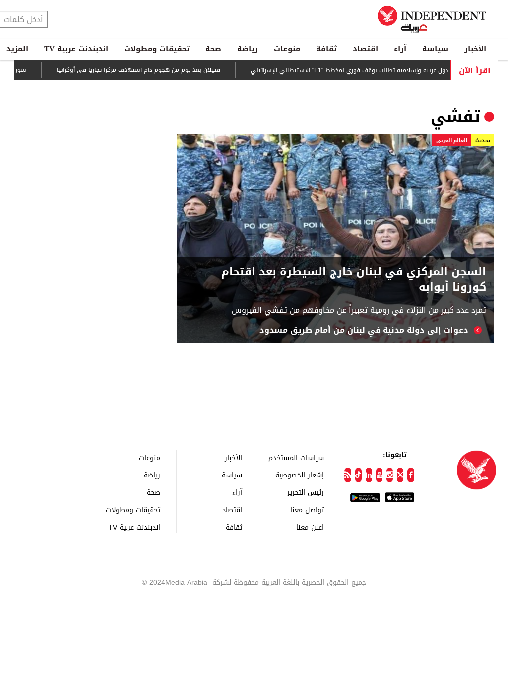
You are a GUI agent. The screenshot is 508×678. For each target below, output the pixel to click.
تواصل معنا (307, 509)
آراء (400, 49)
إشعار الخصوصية (299, 475)
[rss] (347, 475)
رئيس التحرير (305, 492)
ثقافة (326, 49)
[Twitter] (400, 475)
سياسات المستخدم (296, 457)
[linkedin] (369, 475)
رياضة (247, 49)
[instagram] (389, 475)
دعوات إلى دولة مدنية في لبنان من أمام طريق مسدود (363, 330)
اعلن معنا (310, 527)
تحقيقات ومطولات (157, 49)
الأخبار (475, 49)
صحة (213, 49)
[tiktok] (358, 475)
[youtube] (379, 475)
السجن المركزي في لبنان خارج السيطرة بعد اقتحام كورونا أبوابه (353, 280)
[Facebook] (410, 475)
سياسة (435, 49)
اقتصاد (365, 49)
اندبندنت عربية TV (76, 49)
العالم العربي (451, 140)
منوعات (287, 49)
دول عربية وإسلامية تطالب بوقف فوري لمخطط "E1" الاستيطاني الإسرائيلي (360, 70)
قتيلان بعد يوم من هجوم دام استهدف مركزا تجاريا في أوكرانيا (149, 70)
